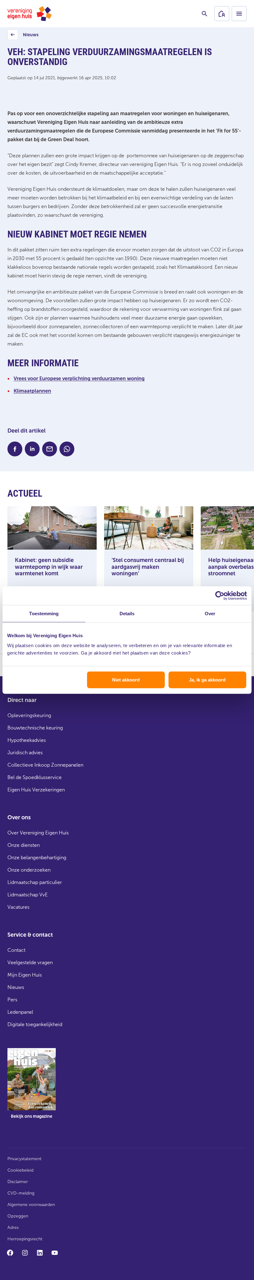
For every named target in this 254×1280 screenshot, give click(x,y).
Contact (16, 950)
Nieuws (23, 36)
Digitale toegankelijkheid (34, 1024)
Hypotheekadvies (26, 740)
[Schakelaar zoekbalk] (204, 13)
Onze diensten (23, 845)
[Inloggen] (221, 13)
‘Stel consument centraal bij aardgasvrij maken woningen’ (148, 567)
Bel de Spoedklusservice (34, 777)
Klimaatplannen (32, 391)
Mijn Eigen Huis (24, 975)
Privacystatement (24, 1158)
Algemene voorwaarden (31, 1204)
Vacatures (18, 907)
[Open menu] (239, 13)
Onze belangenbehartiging (36, 857)
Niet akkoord (126, 679)
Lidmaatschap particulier (34, 882)
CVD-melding (20, 1193)
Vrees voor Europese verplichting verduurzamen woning (79, 378)
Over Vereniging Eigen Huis (38, 833)
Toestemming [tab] (44, 613)
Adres (13, 1227)
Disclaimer (17, 1181)
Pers (12, 1000)
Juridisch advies (25, 752)
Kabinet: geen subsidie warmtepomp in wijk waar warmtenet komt (49, 567)
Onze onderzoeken (28, 870)
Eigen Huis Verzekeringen (36, 790)
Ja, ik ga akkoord (207, 679)
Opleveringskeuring (29, 715)
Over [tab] (210, 613)
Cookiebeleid (20, 1170)
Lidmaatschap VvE (27, 895)
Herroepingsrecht (24, 1239)
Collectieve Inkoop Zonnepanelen (45, 765)
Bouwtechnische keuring (35, 728)
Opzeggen (17, 1216)
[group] (31, 1088)
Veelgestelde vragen (30, 962)
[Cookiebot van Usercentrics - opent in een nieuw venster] (220, 595)
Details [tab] (127, 613)
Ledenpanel (20, 1012)
